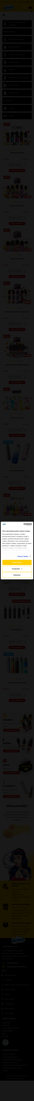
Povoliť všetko (17, 562)
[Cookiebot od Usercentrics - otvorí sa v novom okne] (24, 524)
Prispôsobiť (16, 568)
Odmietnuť (17, 575)
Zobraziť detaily (22, 556)
